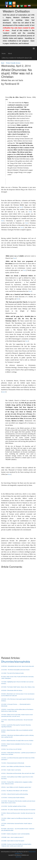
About (10, 53)
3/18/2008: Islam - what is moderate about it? (12, 837)
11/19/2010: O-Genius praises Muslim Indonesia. (13, 797)
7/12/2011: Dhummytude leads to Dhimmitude (12, 763)
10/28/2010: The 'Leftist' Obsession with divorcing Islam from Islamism (18, 809)
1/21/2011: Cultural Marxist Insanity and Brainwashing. (14, 794)
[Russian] (29, 6)
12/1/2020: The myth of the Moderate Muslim (12, 673)
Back (2, 63)
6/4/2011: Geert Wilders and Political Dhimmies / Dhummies (16, 766)
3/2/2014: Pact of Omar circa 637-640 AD (11, 749)
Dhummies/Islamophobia (15, 661)
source (4, 392)
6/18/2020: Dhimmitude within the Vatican (11, 690)
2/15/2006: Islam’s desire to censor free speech (12, 841)
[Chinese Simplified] (25, 6)
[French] (6, 6)
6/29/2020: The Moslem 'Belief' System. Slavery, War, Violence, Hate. (18, 687)
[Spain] (14, 6)
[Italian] (18, 6)
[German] (10, 6)
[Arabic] (21, 6)
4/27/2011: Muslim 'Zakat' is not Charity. (11, 770)
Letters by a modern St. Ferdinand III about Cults (17, 58)
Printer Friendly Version (13, 63)
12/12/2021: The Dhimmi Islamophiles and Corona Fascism (15, 669)
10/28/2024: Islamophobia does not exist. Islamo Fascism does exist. (17, 666)
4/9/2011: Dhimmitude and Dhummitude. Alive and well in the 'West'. (18, 773)
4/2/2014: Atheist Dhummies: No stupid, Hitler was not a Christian (17, 740)
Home (4, 53)
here (21, 207)
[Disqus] (18, 590)
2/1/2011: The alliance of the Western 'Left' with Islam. (14, 790)
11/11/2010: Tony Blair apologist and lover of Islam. (13, 806)
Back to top (18, 857)
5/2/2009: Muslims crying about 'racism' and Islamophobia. (15, 834)
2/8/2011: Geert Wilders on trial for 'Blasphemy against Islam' (16, 787)
